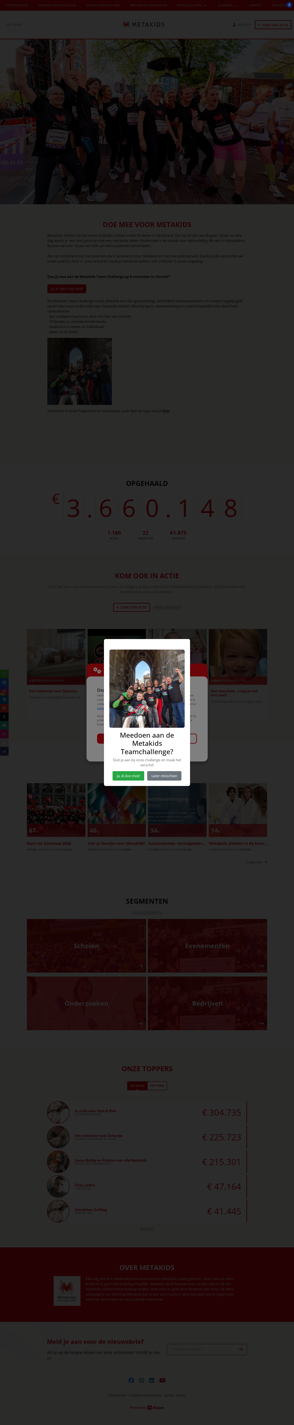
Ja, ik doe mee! (128, 776)
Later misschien (164, 776)
